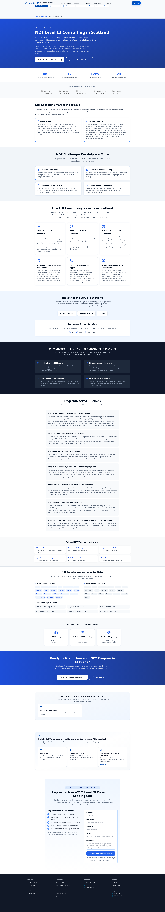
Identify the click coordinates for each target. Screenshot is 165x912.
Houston (87, 587)
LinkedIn (114, 882)
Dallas (94, 587)
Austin (94, 594)
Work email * (90, 819)
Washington (64, 594)
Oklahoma (56, 594)
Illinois (46, 590)
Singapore (104, 590)
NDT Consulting (32, 882)
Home (63, 3)
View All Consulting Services (80, 60)
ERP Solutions (31, 893)
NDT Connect (31, 891)
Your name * (90, 812)
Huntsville (124, 594)
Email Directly (100, 677)
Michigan (53, 590)
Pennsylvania (68, 587)
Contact (108, 3)
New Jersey (74, 594)
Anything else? (90, 840)
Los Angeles (102, 587)
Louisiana (53, 587)
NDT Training (31, 885)
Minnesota (50, 597)
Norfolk (87, 597)
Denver (118, 587)
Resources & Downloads (63, 885)
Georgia (69, 590)
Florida (76, 587)
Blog (57, 888)
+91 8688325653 (90, 888)
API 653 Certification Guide (107, 607)
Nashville (116, 594)
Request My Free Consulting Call (101, 853)
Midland (100, 594)
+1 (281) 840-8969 (91, 885)
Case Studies (59, 891)
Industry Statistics (61, 893)
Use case (88, 833)
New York (38, 590)
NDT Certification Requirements (45, 611)
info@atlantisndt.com (92, 882)
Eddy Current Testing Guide (76, 607)
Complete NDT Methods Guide (77, 611)
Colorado (61, 590)
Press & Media (60, 899)
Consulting (43, 16)
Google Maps (116, 885)
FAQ (57, 896)
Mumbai (112, 590)
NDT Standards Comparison (108, 611)
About (69, 3)
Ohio (60, 587)
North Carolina (40, 597)
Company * (89, 826)
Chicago (110, 587)
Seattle (125, 587)
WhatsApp (115, 888)
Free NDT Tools (60, 882)
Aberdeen (120, 590)
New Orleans (88, 590)
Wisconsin (59, 597)
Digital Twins (31, 888)
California (45, 587)
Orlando (108, 594)
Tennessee (47, 594)
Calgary (87, 594)
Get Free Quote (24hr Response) (51, 60)
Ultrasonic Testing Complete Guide (46, 607)
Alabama (38, 594)
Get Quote (136, 3)
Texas (37, 587)
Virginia (76, 590)
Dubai (97, 590)
